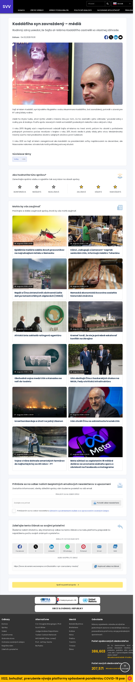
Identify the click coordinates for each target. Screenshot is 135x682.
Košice (72, 631)
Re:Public (39, 645)
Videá (4, 631)
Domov (5, 624)
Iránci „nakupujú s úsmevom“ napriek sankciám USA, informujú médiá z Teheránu (95, 251)
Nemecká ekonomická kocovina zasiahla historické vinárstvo (93, 294)
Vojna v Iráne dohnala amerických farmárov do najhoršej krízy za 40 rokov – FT (40, 462)
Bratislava (73, 627)
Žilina (71, 649)
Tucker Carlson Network (45, 634)
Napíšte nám (7, 645)
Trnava (72, 645)
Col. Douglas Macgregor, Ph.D (48, 624)
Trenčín (72, 642)
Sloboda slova (8, 638)
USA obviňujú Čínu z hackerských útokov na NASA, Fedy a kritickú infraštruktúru (94, 380)
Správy (5, 627)
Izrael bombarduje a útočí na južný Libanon (39, 421)
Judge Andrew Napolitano (46, 631)
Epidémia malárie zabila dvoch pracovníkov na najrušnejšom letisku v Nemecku (39, 251)
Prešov (72, 638)
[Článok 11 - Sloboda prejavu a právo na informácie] (45, 600)
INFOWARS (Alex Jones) (45, 638)
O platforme (7, 634)
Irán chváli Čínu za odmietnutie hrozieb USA (95, 421)
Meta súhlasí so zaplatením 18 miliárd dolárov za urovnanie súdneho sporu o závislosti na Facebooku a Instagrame (92, 464)
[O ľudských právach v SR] (67, 600)
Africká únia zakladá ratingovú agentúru (38, 335)
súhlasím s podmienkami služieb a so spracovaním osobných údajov (79, 510)
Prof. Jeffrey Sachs (43, 642)
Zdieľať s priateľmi (10, 649)
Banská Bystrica (76, 624)
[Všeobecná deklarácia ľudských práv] (89, 600)
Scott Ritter (40, 627)
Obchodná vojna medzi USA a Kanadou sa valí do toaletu (38, 380)
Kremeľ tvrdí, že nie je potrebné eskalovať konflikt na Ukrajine (93, 337)
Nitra (71, 634)
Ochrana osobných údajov (13, 642)
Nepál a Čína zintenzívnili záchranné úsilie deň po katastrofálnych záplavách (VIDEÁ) (39, 294)
